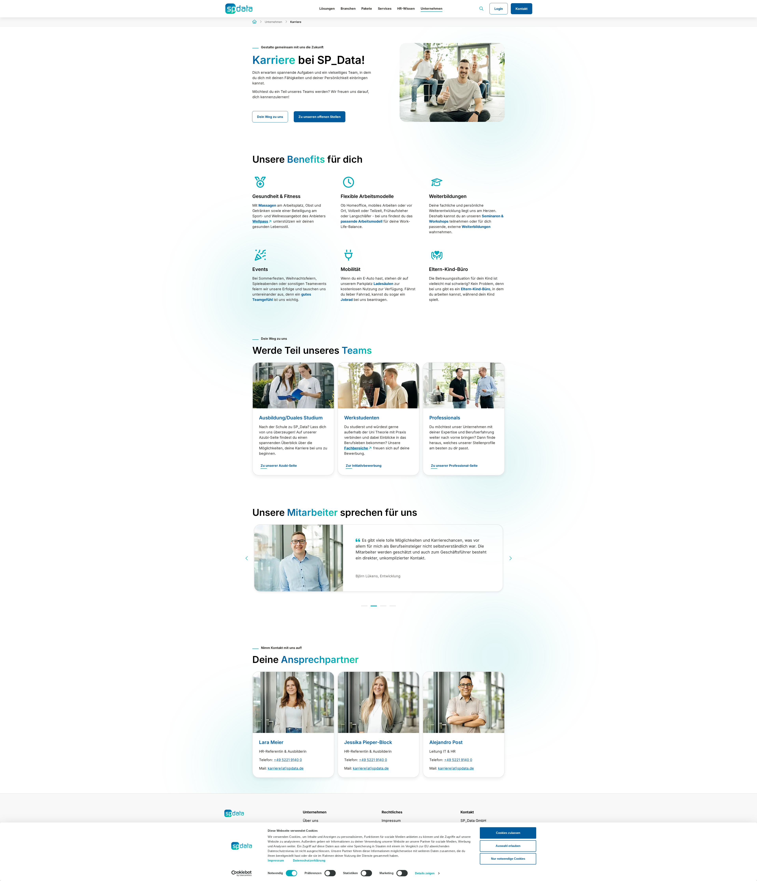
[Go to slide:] (364, 606)
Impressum (276, 860)
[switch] (330, 873)
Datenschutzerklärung (309, 860)
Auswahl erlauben (508, 845)
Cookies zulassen (508, 832)
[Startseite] (254, 22)
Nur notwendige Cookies (508, 858)
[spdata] (250, 8)
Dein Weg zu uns (270, 117)
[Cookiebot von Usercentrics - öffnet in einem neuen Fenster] (241, 873)
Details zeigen (424, 873)
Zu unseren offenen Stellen (319, 117)
